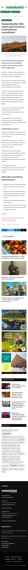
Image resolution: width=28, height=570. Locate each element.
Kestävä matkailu (6, 20)
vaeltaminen (21, 469)
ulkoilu (10, 469)
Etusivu (3, 16)
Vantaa (3, 471)
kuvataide (12, 445)
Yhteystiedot (17, 561)
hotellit (3, 439)
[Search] (25, 7)
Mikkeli (18, 451)
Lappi (3, 224)
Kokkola (13, 442)
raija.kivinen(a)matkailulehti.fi (8, 515)
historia (20, 437)
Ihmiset (20, 559)
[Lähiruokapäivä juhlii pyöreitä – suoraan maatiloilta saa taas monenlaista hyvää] (14, 247)
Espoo (11, 430)
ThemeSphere (22, 565)
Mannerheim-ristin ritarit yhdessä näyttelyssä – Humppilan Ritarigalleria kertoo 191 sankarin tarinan (18, 405)
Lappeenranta (6, 448)
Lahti (18, 445)
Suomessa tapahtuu (10, 559)
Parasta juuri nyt (16, 556)
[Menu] (3, 7)
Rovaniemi (11, 459)
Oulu (4, 456)
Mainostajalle (16, 11)
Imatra (15, 439)
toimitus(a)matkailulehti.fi (8, 497)
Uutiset (7, 16)
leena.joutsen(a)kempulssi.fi (8, 504)
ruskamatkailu (15, 224)
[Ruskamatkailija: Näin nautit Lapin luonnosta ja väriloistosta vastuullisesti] (14, 44)
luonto (8, 224)
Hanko (16, 430)
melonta (12, 451)
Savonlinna (5, 462)
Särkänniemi (20, 462)
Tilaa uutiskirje (5, 11)
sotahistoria (13, 462)
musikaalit (10, 453)
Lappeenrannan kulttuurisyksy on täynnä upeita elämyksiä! (18, 385)
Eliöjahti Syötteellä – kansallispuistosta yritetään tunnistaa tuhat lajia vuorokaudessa (13, 299)
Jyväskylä (21, 439)
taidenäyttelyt (5, 465)
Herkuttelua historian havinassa (9, 437)
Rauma (18, 456)
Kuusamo (4, 445)
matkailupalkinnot (6, 451)
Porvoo (13, 456)
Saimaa (17, 459)
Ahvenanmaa (5, 430)
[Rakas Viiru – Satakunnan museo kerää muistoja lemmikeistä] (14, 268)
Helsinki (6, 433)
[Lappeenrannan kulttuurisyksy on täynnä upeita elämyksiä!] (6, 386)
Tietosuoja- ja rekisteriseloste (9, 520)
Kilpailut (9, 561)
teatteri (22, 465)
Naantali (16, 453)
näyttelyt (21, 453)
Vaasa (15, 469)
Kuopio (22, 442)
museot (4, 453)
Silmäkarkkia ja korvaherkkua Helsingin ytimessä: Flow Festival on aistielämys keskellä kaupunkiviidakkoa (19, 416)
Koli (17, 442)
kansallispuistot (6, 442)
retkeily (4, 459)
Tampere (14, 465)
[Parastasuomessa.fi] (15, 7)
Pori (8, 456)
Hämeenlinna (10, 439)
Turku (4, 469)
